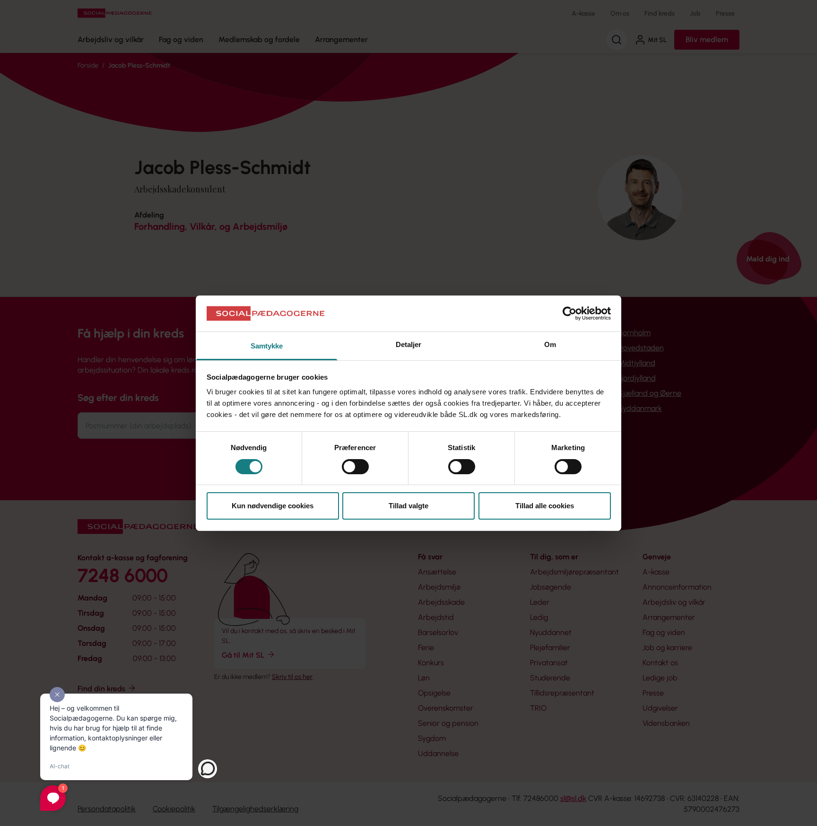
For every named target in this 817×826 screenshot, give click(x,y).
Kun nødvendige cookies (272, 506)
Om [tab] (550, 344)
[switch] (355, 466)
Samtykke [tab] (267, 346)
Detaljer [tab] (409, 344)
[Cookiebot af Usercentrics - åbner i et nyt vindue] (569, 313)
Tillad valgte (408, 506)
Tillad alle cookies (544, 506)
